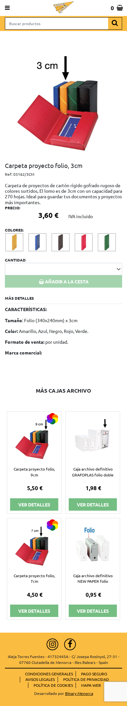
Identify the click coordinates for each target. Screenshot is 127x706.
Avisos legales (40, 679)
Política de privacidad (86, 679)
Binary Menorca (79, 693)
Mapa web (91, 685)
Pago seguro (94, 673)
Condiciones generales (49, 673)
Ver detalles (34, 504)
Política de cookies (53, 685)
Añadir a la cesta (66, 281)
